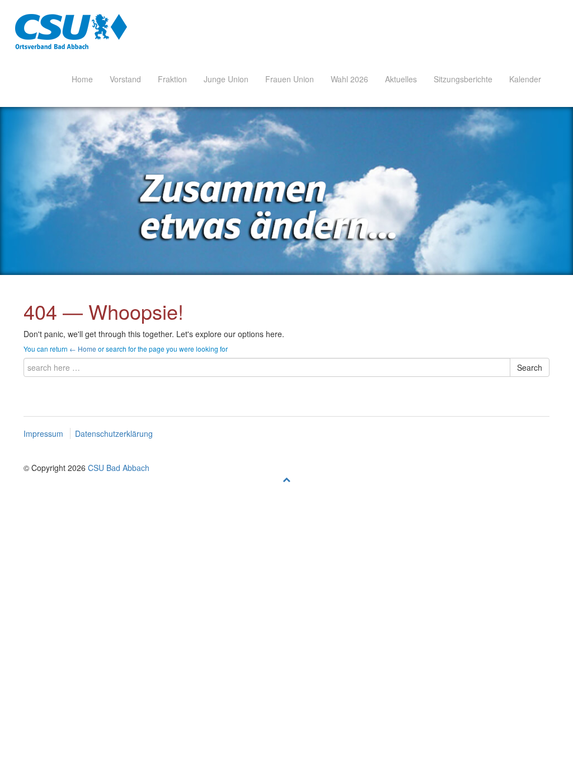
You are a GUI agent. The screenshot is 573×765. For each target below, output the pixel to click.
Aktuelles (401, 79)
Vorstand (125, 79)
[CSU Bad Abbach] (71, 31)
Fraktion (172, 79)
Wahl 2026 (349, 79)
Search (529, 367)
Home (82, 79)
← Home (82, 348)
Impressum (43, 433)
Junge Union (226, 79)
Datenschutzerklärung (114, 433)
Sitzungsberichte (463, 79)
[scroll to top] (286, 478)
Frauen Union (289, 79)
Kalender (525, 79)
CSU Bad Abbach (118, 467)
